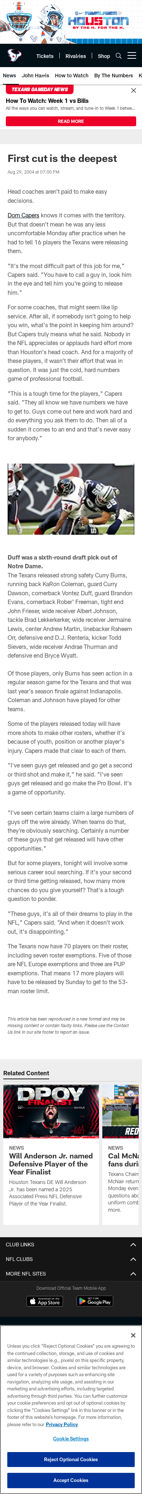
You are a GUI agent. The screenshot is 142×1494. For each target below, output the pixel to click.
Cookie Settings (71, 1438)
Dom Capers (23, 215)
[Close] (133, 91)
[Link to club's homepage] (14, 52)
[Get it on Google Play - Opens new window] (94, 1305)
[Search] (119, 56)
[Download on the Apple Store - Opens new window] (44, 1302)
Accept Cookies (71, 1480)
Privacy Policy (62, 1424)
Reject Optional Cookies (71, 1459)
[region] (71, 1409)
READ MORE (71, 121)
